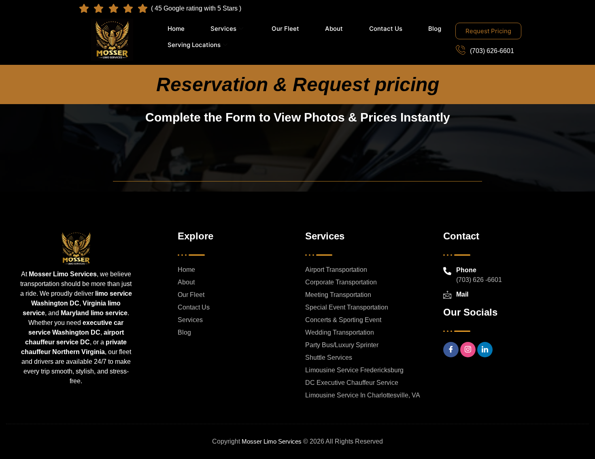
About (334, 28)
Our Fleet (285, 28)
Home (176, 28)
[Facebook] (451, 349)
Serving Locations (194, 45)
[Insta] (468, 349)
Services (223, 28)
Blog (434, 28)
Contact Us (385, 28)
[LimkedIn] (485, 349)
